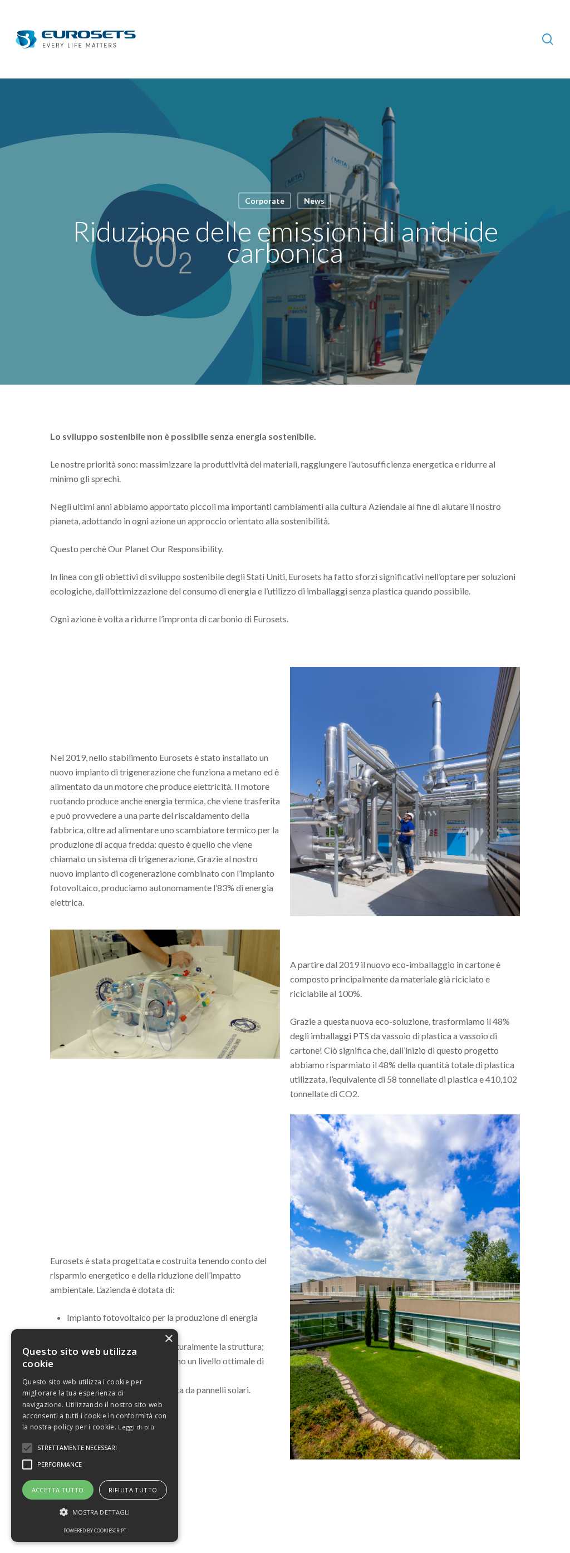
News (314, 200)
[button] (94, 1512)
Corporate (264, 200)
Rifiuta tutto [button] (133, 1490)
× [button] (168, 1339)
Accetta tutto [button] (58, 1490)
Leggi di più (136, 1427)
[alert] (94, 1435)
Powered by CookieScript (94, 1530)
